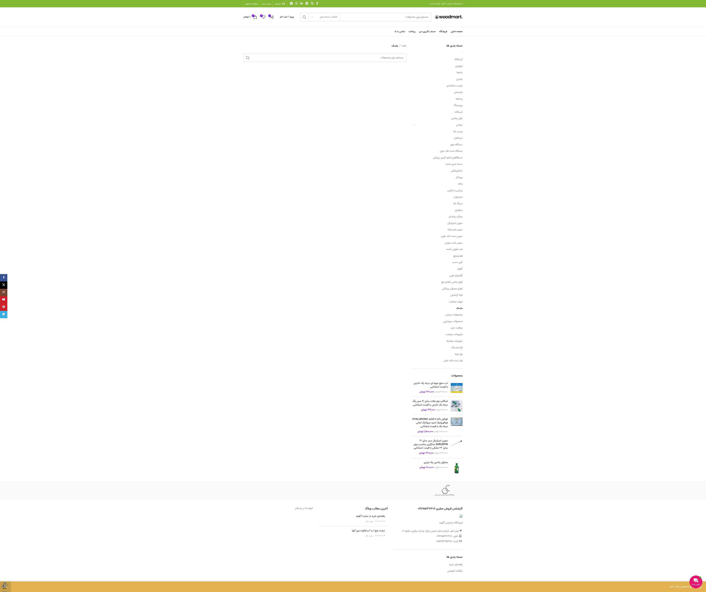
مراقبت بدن (457, 328)
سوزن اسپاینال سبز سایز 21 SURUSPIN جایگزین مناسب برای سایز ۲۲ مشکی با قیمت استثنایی (431, 444)
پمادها (459, 99)
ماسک (459, 308)
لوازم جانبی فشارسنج (452, 282)
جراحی (459, 125)
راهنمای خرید (456, 565)
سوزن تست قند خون (452, 236)
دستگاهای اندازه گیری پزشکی (448, 158)
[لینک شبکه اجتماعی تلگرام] (291, 4)
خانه (404, 46)
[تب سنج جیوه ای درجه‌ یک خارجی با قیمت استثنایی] (457, 388)
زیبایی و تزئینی (455, 191)
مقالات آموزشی (455, 571)
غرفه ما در (307, 508)
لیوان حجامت (456, 302)
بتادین (459, 79)
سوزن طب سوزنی (454, 243)
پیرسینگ (458, 105)
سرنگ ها (458, 204)
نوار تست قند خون (453, 361)
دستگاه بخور (456, 145)
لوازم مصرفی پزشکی (452, 289)
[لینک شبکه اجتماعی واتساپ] (296, 4)
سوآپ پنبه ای (456, 217)
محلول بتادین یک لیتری (436, 463)
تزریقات (458, 112)
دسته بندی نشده (454, 164)
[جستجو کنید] (304, 17)
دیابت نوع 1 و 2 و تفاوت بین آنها (368, 531)
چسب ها (458, 132)
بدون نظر (369, 521)
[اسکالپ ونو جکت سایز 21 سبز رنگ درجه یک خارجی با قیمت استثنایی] (457, 406)
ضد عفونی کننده (454, 249)
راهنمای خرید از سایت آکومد (370, 516)
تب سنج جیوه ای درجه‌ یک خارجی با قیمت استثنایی (430, 385)
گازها (460, 269)
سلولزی (459, 210)
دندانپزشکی (457, 171)
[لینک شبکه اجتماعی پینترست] (306, 4)
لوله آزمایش (456, 295)
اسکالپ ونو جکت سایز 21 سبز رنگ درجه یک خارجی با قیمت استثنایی (430, 403)
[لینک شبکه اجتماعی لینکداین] (301, 4)
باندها (460, 73)
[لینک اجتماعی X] (312, 4)
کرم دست (457, 262)
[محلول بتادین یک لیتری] (457, 467)
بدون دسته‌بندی (455, 86)
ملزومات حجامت (454, 335)
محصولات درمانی (454, 315)
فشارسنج (458, 256)
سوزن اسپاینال (455, 223)
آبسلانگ (458, 60)
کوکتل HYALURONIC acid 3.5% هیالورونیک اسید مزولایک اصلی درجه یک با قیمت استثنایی (430, 423)
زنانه (460, 184)
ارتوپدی (459, 66)
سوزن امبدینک (455, 230)
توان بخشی (457, 118)
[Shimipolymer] (444, 490)
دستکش (458, 138)
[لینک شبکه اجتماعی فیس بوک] (317, 4)
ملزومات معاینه (455, 341)
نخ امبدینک (457, 348)
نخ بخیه (459, 354)
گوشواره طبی (456, 276)
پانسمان (458, 92)
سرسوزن (458, 197)
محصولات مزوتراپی (453, 321)
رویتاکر (459, 177)
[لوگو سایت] (449, 17)
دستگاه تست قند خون (451, 151)
